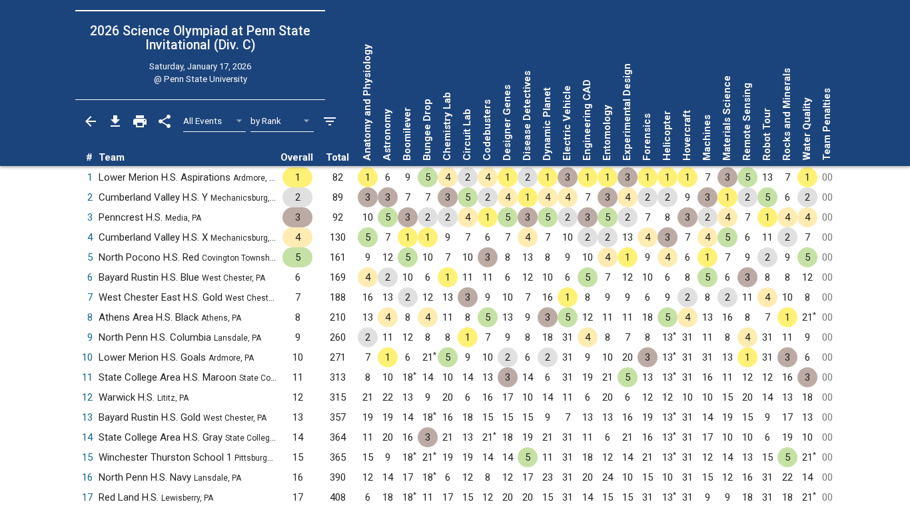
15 (87, 457)
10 (87, 357)
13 (87, 417)
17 (87, 497)
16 (87, 477)
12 (87, 397)
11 (87, 377)
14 (87, 437)
